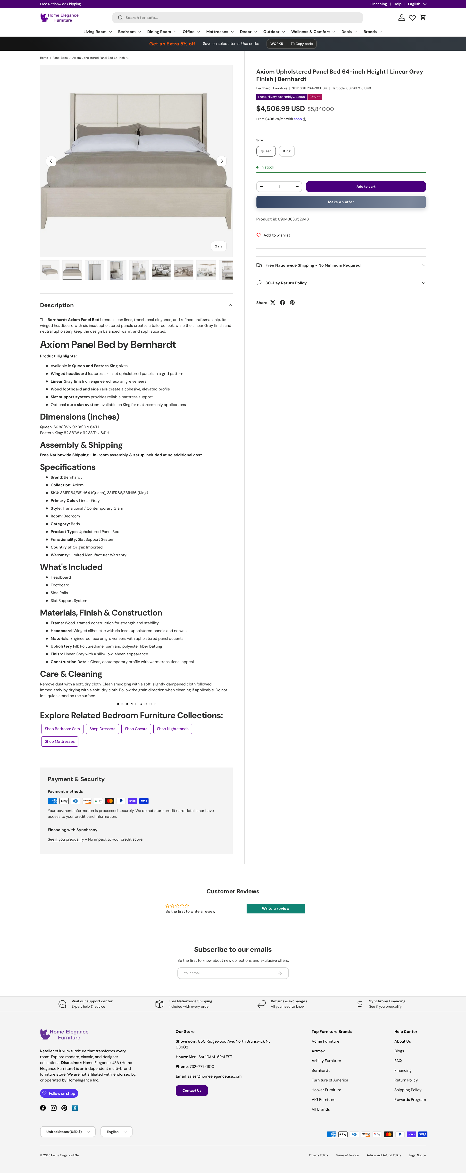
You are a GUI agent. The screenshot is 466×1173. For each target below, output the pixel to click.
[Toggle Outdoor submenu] (283, 31)
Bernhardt (321, 1070)
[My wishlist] (412, 16)
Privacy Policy (318, 1155)
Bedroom (127, 31)
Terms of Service (347, 1155)
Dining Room (159, 31)
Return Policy (406, 1080)
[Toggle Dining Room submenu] (175, 31)
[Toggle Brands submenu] (381, 31)
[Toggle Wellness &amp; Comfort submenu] (334, 31)
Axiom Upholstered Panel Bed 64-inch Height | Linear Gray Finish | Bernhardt (101, 58)
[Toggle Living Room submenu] (110, 31)
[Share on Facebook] (282, 302)
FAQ (398, 1060)
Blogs (399, 1051)
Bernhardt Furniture (271, 88)
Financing (378, 4)
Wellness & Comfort (310, 31)
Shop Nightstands (173, 728)
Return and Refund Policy (383, 1155)
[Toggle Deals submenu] (356, 31)
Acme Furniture (325, 1041)
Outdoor (271, 31)
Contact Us (192, 1090)
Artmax (318, 1051)
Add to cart (366, 186)
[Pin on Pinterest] (292, 302)
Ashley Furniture (326, 1060)
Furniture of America (330, 1080)
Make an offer (341, 202)
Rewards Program (410, 1099)
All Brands (321, 1109)
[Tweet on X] (273, 302)
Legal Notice (417, 1155)
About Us (402, 1041)
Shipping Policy (408, 1089)
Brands (370, 31)
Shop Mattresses (60, 741)
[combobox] (237, 17)
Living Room (95, 31)
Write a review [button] (276, 908)
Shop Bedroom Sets (62, 728)
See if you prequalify (66, 839)
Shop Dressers (102, 728)
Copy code (304, 44)
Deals (346, 31)
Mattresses (217, 31)
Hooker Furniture (326, 1089)
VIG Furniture (323, 1099)
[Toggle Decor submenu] (255, 31)
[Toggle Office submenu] (198, 31)
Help (397, 4)
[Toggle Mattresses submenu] (232, 31)
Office (189, 31)
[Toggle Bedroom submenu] (139, 31)
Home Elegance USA (65, 1155)
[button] (423, 17)
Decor (246, 31)
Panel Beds (60, 58)
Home (44, 58)
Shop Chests (136, 728)
